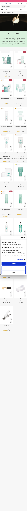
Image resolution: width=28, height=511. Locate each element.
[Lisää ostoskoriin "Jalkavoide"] (11, 149)
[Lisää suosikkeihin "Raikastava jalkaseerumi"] (11, 120)
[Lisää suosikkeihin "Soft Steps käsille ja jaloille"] (25, 64)
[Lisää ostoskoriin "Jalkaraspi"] (11, 295)
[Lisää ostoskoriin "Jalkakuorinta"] (25, 206)
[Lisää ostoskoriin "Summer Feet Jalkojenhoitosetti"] (11, 66)
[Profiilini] (23, 3)
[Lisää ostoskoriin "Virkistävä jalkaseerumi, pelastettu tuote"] (11, 206)
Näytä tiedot (20, 259)
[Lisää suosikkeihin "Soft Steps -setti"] (25, 92)
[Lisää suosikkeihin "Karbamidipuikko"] (11, 176)
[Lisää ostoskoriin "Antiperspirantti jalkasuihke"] (25, 234)
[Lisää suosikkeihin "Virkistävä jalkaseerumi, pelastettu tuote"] (11, 203)
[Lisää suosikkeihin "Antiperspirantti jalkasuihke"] (25, 231)
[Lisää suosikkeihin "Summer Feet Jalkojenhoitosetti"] (11, 64)
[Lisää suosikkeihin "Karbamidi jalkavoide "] (25, 147)
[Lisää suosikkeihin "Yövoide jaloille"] (25, 176)
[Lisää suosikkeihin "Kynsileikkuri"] (11, 319)
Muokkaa (13, 267)
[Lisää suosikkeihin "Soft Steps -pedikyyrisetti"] (11, 92)
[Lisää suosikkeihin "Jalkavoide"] (11, 147)
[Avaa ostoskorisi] (25, 3)
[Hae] (25, 6)
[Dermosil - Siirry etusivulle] (7, 3)
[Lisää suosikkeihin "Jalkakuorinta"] (25, 203)
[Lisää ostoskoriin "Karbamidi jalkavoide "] (25, 149)
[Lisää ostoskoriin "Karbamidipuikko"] (11, 179)
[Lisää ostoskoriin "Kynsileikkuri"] (11, 322)
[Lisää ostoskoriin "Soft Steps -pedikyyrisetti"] (11, 95)
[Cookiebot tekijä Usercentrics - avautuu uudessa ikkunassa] (20, 238)
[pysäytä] (25, 28)
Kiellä (13, 272)
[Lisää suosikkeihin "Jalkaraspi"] (11, 292)
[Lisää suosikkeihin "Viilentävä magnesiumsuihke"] (11, 231)
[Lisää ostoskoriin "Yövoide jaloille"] (25, 179)
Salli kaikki (13, 263)
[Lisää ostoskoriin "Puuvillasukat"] (25, 295)
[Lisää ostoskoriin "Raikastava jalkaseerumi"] (11, 123)
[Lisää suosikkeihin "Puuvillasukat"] (25, 292)
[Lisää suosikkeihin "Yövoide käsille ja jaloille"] (25, 120)
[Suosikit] (21, 3)
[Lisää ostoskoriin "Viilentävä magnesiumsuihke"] (11, 234)
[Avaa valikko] (2, 3)
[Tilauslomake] (18, 3)
